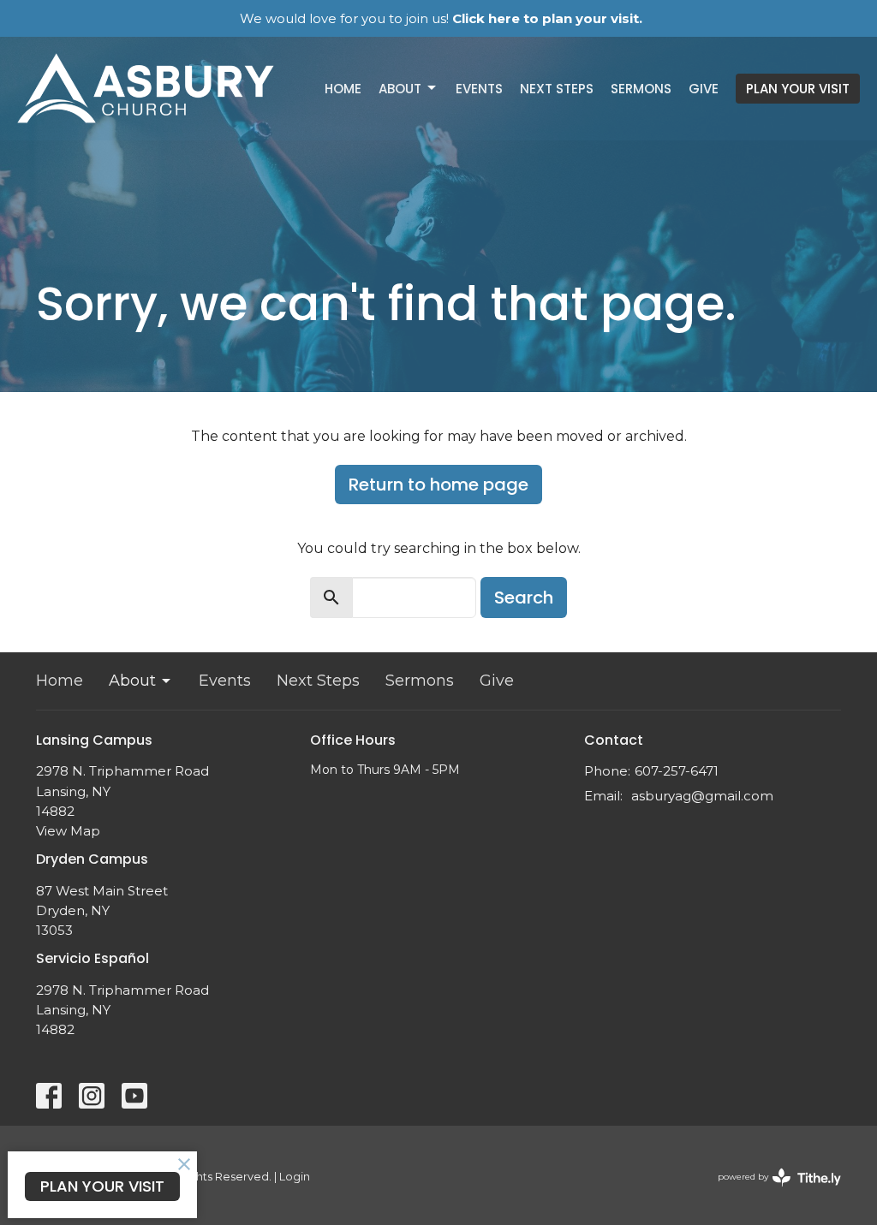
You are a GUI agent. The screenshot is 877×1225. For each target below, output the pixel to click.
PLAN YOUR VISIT (798, 89)
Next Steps (557, 89)
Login (294, 1176)
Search (523, 598)
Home (343, 89)
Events (479, 89)
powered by (771, 1191)
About (400, 89)
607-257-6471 (677, 771)
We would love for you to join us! (441, 18)
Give (704, 89)
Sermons (641, 89)
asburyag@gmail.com (702, 796)
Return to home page (438, 485)
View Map (68, 831)
